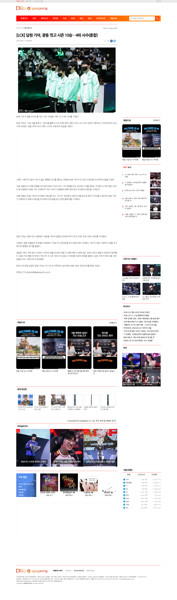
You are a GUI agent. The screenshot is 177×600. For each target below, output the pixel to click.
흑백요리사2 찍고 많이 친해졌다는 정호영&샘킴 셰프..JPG (74, 408)
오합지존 (21, 492)
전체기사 (24, 18)
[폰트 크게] (108, 41)
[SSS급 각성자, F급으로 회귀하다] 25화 (49, 492)
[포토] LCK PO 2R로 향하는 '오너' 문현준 (138, 340)
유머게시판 (100, 18)
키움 (126, 504)
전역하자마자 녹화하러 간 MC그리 (25, 408)
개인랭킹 (154, 474)
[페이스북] (111, 41)
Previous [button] (18, 448)
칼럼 (73, 18)
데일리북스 (69, 495)
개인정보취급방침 (79, 570)
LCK (128, 474)
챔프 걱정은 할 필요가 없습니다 (104, 372)
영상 (81, 18)
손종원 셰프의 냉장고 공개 (91, 408)
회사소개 (158, 1)
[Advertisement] (47, 152)
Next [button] (114, 448)
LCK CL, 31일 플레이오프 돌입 (130, 298)
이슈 (64, 18)
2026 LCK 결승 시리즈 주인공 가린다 (136, 312)
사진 (34, 18)
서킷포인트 (141, 474)
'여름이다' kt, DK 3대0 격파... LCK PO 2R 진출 (140, 325)
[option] (33, 448)
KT (126, 492)
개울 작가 (49, 495)
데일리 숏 (21, 322)
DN (125, 508)
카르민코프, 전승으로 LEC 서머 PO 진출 (137, 328)
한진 (126, 495)
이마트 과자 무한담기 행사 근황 (41, 408)
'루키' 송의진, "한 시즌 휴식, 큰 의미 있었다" (136, 207)
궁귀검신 (21, 495)
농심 (126, 498)
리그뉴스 (19, 28)
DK (126, 489)
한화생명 (128, 482)
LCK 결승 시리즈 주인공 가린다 (130, 279)
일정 (90, 18)
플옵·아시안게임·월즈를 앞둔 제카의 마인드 (78, 372)
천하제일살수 (22, 489)
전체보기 (113, 323)
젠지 (126, 479)
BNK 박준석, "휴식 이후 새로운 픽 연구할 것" (136, 199)
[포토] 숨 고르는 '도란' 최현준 (134, 190)
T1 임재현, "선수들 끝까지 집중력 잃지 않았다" (135, 183)
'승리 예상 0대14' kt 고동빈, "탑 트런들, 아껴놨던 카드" (142, 322)
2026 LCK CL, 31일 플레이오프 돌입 (136, 315)
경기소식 (44, 18)
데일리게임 (28, 1)
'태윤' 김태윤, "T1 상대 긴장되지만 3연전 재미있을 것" (136, 215)
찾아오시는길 (90, 570)
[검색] (157, 18)
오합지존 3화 (88, 492)
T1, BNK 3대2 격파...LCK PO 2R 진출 (135, 176)
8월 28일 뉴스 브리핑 (50, 371)
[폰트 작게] (105, 41)
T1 (126, 486)
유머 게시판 (22, 389)
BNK (126, 501)
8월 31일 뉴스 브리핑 (24, 371)
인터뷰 (55, 18)
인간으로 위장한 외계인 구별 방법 (107, 408)
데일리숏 (113, 18)
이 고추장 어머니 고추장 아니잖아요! (58, 408)
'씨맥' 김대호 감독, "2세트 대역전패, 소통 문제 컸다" (142, 318)
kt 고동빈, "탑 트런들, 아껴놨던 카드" (151, 298)
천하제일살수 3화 (69, 492)
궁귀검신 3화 (108, 492)
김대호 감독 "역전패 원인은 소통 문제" (151, 279)
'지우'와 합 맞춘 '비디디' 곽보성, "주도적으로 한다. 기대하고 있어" (142, 331)
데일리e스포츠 (20, 1)
